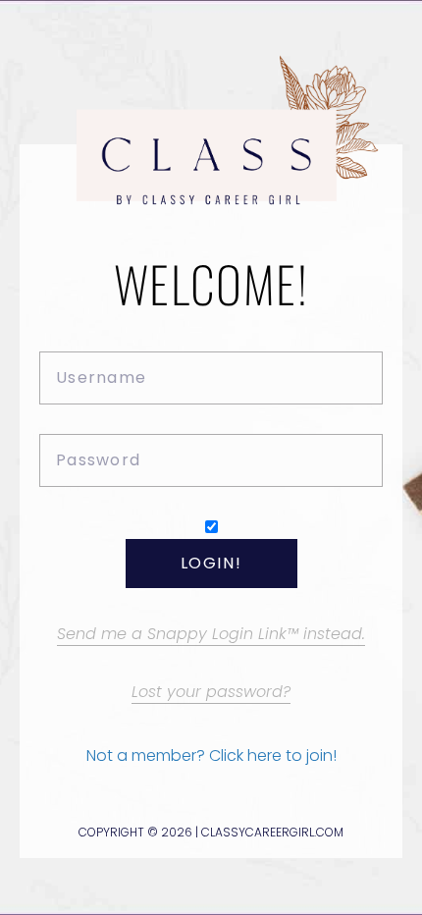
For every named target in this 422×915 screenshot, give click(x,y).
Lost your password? (211, 691)
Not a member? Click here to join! (211, 755)
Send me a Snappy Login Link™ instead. (211, 633)
